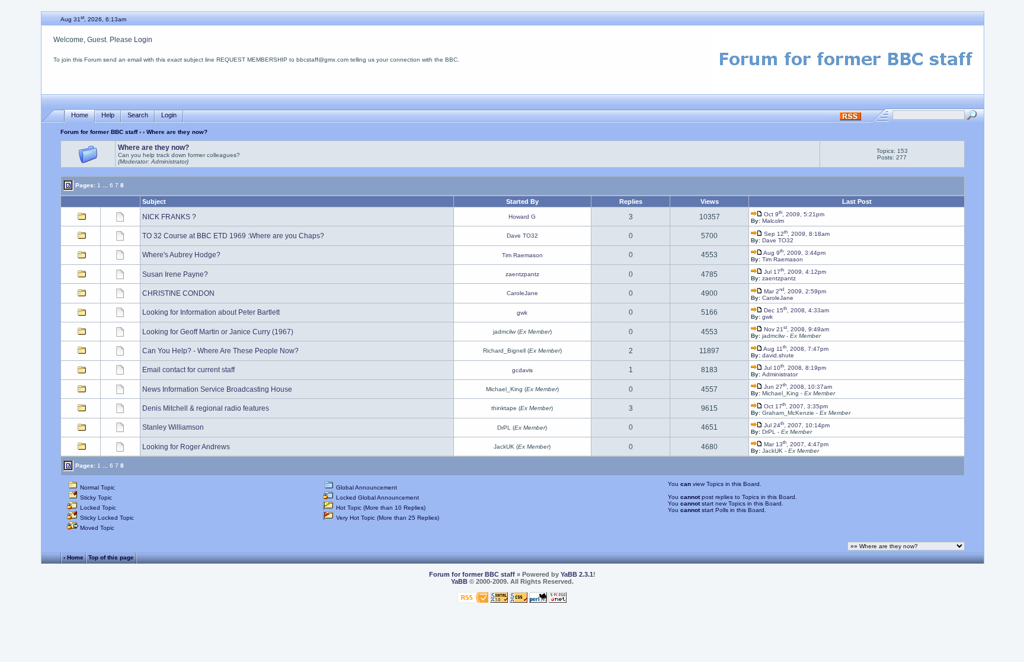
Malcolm (773, 221)
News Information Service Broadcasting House (217, 389)
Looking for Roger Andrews (186, 447)
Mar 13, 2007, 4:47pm (795, 444)
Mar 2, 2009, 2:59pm (794, 291)
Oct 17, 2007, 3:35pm (795, 406)
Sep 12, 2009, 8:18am (796, 234)
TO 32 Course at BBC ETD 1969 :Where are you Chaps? (233, 236)
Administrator (780, 374)
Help (107, 115)
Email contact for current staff (188, 370)
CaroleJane (522, 293)
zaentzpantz (522, 274)
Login (143, 40)
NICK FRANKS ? (169, 217)
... (105, 185)
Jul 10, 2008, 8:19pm (794, 367)
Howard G (522, 216)
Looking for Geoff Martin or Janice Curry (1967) (217, 332)
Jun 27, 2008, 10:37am (797, 386)
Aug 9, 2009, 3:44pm (793, 253)
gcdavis (522, 370)
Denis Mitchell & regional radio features (205, 408)
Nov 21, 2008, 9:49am (795, 329)
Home (79, 115)
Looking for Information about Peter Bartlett (211, 312)
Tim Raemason (522, 255)
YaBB (459, 581)
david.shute (778, 355)
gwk (522, 312)
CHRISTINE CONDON (178, 293)
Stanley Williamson (173, 427)
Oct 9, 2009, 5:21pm (793, 214)
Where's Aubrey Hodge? (181, 255)
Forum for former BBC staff (98, 132)
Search (137, 115)
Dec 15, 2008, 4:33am (795, 310)
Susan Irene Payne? (175, 274)
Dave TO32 (522, 235)
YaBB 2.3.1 (577, 574)
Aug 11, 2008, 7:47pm (795, 349)
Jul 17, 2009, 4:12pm (794, 271)
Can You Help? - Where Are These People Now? (220, 351)
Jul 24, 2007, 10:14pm (796, 425)
